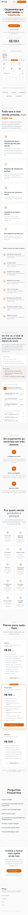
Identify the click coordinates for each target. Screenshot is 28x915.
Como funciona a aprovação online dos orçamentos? (13, 804)
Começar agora (21, 1)
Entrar (14, 1)
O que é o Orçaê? (7, 799)
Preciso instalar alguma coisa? (10, 831)
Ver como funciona (14, 29)
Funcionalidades (5, 895)
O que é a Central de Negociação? (11, 809)
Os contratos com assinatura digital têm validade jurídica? (13, 818)
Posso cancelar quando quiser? (11, 827)
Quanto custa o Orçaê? (8, 813)
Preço (3, 901)
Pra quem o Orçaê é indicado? (10, 823)
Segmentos (4, 898)
